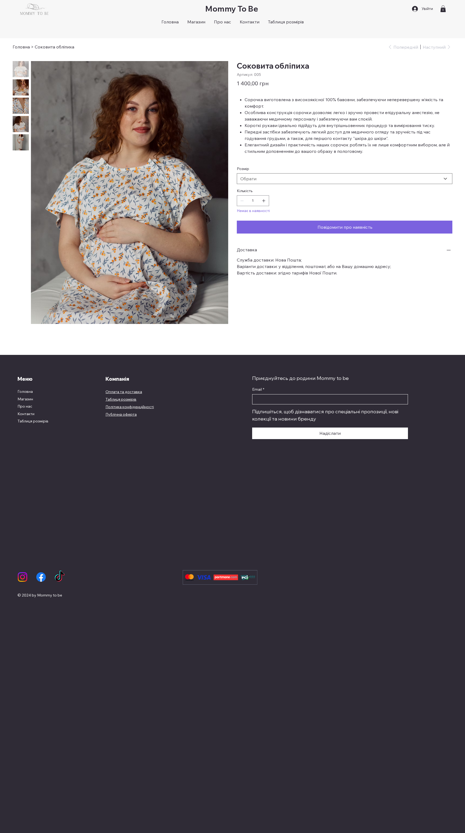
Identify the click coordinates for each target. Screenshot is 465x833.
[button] (443, 8)
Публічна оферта (121, 414)
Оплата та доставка (123, 391)
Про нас (24, 406)
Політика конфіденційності (129, 406)
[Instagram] (22, 577)
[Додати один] (263, 200)
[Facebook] (41, 577)
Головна (25, 391)
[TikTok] (59, 577)
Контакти (25, 413)
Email (258, 389)
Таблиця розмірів (32, 421)
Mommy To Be (232, 8)
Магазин (25, 399)
